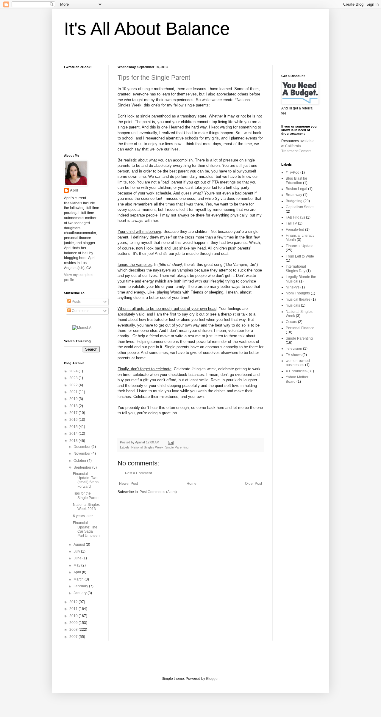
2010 (74, 616)
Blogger (212, 679)
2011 (74, 609)
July (77, 551)
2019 (74, 399)
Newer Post (128, 483)
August (80, 544)
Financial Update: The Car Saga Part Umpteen (86, 529)
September (83, 467)
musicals (293, 305)
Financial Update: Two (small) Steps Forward (86, 480)
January (81, 593)
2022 (74, 385)
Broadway (294, 195)
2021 (74, 392)
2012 (74, 602)
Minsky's (292, 287)
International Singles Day (296, 268)
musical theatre (298, 299)
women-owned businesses (298, 363)
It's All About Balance (147, 29)
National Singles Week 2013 (86, 507)
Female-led (295, 230)
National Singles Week (147, 447)
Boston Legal (296, 189)
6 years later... (84, 516)
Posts (76, 301)
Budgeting (294, 201)
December (82, 447)
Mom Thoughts (298, 293)
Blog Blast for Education (296, 180)
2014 (74, 434)
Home (191, 483)
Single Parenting (176, 447)
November (82, 453)
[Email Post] (170, 442)
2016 (74, 420)
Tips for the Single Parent (154, 77)
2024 (74, 371)
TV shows (294, 355)
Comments (80, 311)
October (80, 461)
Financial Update (299, 246)
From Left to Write (300, 256)
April (74, 190)
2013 (74, 441)
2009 (74, 623)
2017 (74, 413)
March (79, 579)
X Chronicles (296, 371)
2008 (74, 629)
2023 (74, 378)
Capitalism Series (300, 207)
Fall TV (291, 223)
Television (294, 348)
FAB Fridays (295, 217)
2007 (74, 637)
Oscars (291, 322)
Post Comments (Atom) (158, 492)
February (81, 586)
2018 (74, 406)
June (78, 558)
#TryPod (292, 172)
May (77, 565)
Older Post (253, 483)
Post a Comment (138, 473)
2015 (74, 427)
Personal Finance (300, 328)
